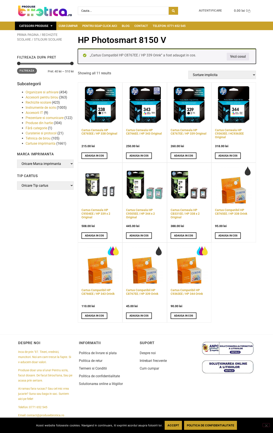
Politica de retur (90, 361)
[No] (266, 425)
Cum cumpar (68, 26)
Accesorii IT (34, 113)
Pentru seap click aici (99, 26)
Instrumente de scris (41, 108)
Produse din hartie (39, 123)
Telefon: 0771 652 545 (169, 26)
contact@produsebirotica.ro (45, 415)
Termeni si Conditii (93, 368)
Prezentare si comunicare (45, 118)
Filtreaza (27, 70)
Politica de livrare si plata (98, 353)
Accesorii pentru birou (42, 97)
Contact (141, 26)
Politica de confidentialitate (99, 376)
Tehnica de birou (38, 138)
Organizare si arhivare (42, 92)
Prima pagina (28, 35)
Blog (126, 26)
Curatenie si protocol (41, 133)
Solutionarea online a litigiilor (101, 384)
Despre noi (148, 353)
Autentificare (210, 10)
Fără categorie (36, 128)
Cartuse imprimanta (40, 143)
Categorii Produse (33, 26)
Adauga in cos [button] (94, 155)
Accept (173, 425)
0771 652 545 (38, 407)
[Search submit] (173, 11)
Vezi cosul (238, 56)
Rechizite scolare (38, 102)
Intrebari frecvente (153, 361)
